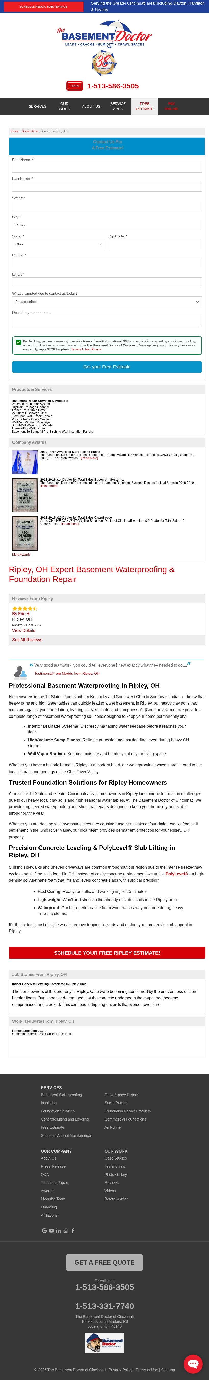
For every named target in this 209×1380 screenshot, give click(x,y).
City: (17, 217)
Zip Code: (118, 236)
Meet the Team (53, 1199)
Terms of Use (80, 349)
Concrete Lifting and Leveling (65, 1119)
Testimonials (114, 1166)
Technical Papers (55, 1182)
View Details (23, 630)
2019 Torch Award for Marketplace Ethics (70, 452)
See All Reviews (27, 639)
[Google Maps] (44, 1231)
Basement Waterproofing (61, 1094)
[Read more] (89, 458)
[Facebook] (73, 1231)
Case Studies (115, 1158)
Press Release (53, 1166)
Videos (110, 1191)
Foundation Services (58, 1111)
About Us (48, 1158)
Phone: (19, 255)
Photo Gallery (115, 1174)
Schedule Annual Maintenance (43, 6)
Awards (47, 1191)
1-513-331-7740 (104, 1306)
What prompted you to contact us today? (45, 293)
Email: (18, 274)
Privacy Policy (121, 1370)
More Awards (21, 554)
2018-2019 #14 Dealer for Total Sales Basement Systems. (82, 479)
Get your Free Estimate (107, 366)
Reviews (111, 1182)
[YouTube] (51, 1231)
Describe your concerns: (31, 312)
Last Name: (22, 179)
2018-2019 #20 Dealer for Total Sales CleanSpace (76, 517)
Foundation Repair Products (127, 1111)
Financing (49, 1207)
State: (18, 236)
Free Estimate (52, 1127)
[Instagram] (66, 1231)
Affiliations (49, 1215)
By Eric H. (21, 613)
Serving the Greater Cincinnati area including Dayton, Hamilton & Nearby (148, 6)
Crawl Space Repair (121, 1094)
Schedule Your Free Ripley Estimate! (107, 953)
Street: (18, 198)
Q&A (45, 1174)
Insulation (49, 1103)
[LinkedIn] (59, 1231)
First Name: (22, 160)
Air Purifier (113, 1127)
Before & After (116, 1199)
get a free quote (104, 1262)
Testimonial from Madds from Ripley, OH (66, 673)
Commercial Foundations (125, 1119)
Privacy (97, 349)
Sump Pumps (115, 1103)
